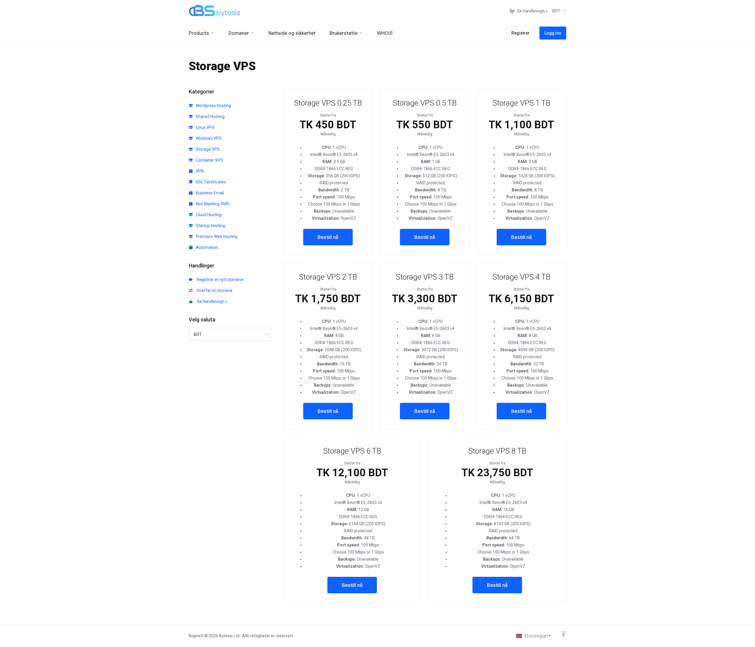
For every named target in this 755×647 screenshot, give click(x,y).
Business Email (209, 193)
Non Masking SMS (212, 203)
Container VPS (209, 160)
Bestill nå (328, 237)
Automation (206, 247)
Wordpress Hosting (213, 105)
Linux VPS (204, 127)
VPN (199, 171)
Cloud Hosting (208, 214)
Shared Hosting (209, 116)
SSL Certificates (210, 182)
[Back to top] (563, 634)
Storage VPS (207, 149)
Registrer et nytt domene (219, 279)
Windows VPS (208, 138)
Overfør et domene (213, 290)
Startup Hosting (210, 225)
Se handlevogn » (211, 301)
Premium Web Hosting (216, 236)
